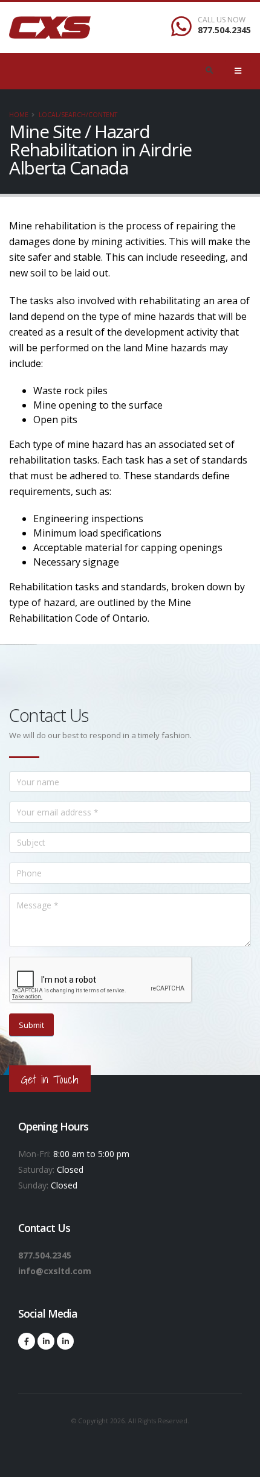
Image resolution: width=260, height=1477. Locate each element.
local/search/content (78, 114)
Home (18, 114)
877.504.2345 (224, 30)
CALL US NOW (221, 20)
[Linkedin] (45, 1341)
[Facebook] (26, 1341)
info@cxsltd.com (54, 1271)
